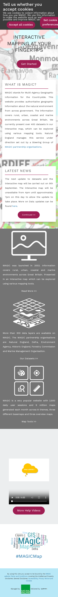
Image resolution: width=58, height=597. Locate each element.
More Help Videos (28, 510)
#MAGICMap (29, 556)
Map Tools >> (29, 421)
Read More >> (29, 291)
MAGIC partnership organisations (23, 147)
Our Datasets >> (29, 358)
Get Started (31, 64)
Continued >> (28, 215)
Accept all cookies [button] (21, 24)
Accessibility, (33, 578)
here (14, 206)
